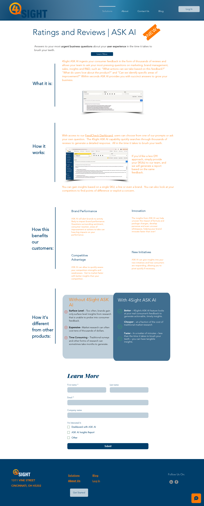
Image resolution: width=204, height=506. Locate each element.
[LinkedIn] (171, 482)
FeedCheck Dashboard (99, 135)
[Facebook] (176, 482)
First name (72, 384)
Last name (114, 384)
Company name (74, 410)
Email (70, 397)
